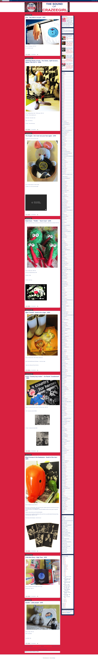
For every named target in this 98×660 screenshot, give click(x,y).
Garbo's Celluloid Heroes (65, 249)
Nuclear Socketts (64, 357)
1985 (62, 101)
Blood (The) (63, 160)
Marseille (63, 327)
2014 (62, 116)
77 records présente (65, 122)
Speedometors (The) (65, 450)
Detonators (63, 217)
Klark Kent (63, 304)
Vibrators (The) (64, 500)
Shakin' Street (64, 439)
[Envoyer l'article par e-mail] (37, 54)
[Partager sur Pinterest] (29, 54)
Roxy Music (63, 424)
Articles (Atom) (44, 649)
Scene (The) (63, 433)
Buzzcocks (63, 171)
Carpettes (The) (64, 176)
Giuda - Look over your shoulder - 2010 (69, 64)
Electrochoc (63, 228)
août (64, 570)
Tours (62, 492)
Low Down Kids (64, 540)
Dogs (62, 220)
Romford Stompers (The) (65, 421)
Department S (64, 214)
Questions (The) (64, 398)
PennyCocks (64, 374)
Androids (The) (64, 133)
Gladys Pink (63, 257)
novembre (65, 566)
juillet (64, 571)
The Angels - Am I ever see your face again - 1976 (40, 136)
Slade (63, 445)
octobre (65, 567)
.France (63, 74)
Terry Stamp (63, 482)
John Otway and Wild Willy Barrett (67, 299)
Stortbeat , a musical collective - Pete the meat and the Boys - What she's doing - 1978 (69, 56)
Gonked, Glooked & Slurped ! (66, 532)
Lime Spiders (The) (64, 319)
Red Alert (63, 406)
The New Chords (64, 549)
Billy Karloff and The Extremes (66, 153)
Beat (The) (63, 148)
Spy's (62, 454)
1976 (62, 87)
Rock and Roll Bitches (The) (66, 418)
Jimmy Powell (64, 295)
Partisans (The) (64, 369)
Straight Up (63, 465)
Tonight (63, 491)
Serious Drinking (64, 436)
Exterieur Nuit (64, 237)
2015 (62, 118)
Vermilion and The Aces (65, 498)
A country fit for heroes (65, 124)
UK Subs (63, 495)
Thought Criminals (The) (65, 488)
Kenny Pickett (64, 301)
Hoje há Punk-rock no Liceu (66, 535)
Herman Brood (64, 278)
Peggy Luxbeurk (64, 371)
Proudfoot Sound (64, 543)
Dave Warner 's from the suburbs (67, 210)
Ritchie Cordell (64, 413)
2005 (62, 109)
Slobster (63, 447)
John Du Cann (64, 298)
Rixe (62, 416)
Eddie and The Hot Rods (65, 225)
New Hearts (63, 345)
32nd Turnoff (64, 121)
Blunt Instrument (64, 162)
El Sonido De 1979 (64, 526)
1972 (62, 81)
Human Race (64, 286)
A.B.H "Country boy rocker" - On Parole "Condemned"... (66, 589)
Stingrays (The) (64, 462)
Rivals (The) (63, 415)
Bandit (63, 142)
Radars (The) (64, 400)
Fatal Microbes (64, 243)
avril (64, 575)
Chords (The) (64, 182)
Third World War (64, 486)
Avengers (63, 139)
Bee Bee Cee (64, 150)
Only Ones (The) (64, 363)
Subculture (63, 474)
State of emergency (65, 460)
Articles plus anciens (55, 646)
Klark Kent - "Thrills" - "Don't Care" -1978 (38, 221)
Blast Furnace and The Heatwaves (67, 156)
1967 (62, 75)
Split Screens (64, 451)
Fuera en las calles (64, 529)
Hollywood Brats (64, 283)
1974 (62, 84)
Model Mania (64, 339)
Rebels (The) (64, 404)
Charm (63, 179)
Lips (62, 321)
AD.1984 (63, 128)
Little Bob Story (64, 322)
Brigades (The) (64, 168)
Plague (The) (64, 386)
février (65, 600)
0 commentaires (33, 54)
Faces (63, 240)
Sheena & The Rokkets (65, 441)
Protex (63, 392)
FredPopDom (64, 528)
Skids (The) (63, 444)
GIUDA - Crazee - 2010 (69, 41)
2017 (64, 557)
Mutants (63, 342)
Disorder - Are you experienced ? (67, 525)
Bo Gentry (63, 163)
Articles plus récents (29, 646)
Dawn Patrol (63, 211)
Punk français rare (64, 544)
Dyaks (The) (63, 222)
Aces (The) (63, 127)
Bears (63, 147)
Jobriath (63, 296)
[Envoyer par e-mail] (25, 54)
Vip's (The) (63, 503)
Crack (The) (63, 199)
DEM (62, 213)
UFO (62, 494)
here (30, 638)
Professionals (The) (65, 389)
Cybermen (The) (64, 202)
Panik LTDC (63, 366)
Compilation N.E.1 (64, 196)
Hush (62, 287)
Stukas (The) (64, 471)
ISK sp (63, 537)
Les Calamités (64, 316)
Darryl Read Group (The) (65, 207)
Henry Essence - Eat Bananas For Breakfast (69, 48)
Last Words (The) (64, 313)
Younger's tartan (64, 506)
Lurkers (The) (64, 324)
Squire (63, 457)
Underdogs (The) (64, 497)
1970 (62, 78)
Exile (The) (63, 234)
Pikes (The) (63, 380)
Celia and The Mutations (65, 178)
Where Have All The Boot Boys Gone (67, 520)
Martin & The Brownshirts (65, 328)
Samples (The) (64, 430)
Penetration (63, 372)
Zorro (62, 512)
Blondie (63, 159)
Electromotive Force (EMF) (66, 231)
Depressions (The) (64, 216)
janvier (65, 601)
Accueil (42, 646)
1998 (62, 107)
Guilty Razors (64, 261)
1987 (62, 104)
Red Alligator (64, 407)
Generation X (64, 254)
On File (63, 360)
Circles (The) (64, 187)
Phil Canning (64, 377)
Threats (63, 489)
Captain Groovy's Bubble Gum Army (67, 174)
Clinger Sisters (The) (65, 190)
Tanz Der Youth (64, 479)
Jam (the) (63, 293)
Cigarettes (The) (64, 185)
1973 (62, 83)
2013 (62, 115)
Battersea (63, 145)
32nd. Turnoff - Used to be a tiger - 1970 (37, 312)
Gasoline (63, 251)
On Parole (63, 362)
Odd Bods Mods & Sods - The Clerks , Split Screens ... (67, 579)
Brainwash (63, 166)
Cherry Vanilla (64, 181)
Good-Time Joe (64, 258)
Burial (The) (63, 169)
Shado (63, 438)
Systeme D (63, 477)
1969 (62, 77)
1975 (62, 86)
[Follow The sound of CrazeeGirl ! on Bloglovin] (66, 613)
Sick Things (63, 442)
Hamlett (63, 266)
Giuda (63, 255)
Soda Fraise (63, 448)
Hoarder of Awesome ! (65, 534)
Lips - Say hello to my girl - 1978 (35, 17)
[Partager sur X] (27, 54)
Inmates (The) (64, 292)
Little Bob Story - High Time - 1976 (36, 557)
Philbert (63, 378)
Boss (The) (63, 165)
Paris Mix (63, 368)
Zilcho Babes (64, 509)
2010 (62, 112)
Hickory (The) (64, 281)
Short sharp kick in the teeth (66, 546)
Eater (62, 223)
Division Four (64, 219)
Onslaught (63, 365)
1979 (62, 92)
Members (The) (64, 330)
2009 (62, 110)
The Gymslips (64, 517)
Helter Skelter (64, 275)
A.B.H (63, 125)
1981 (62, 95)
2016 (62, 119)
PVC (62, 395)
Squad (63, 456)
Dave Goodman (64, 208)
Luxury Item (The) (64, 325)
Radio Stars (63, 403)
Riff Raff (63, 410)
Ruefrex (63, 427)
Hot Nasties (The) (64, 284)
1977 (62, 89)
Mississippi (63, 337)
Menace (63, 331)
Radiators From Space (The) (66, 401)
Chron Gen (63, 184)
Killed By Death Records (65, 538)
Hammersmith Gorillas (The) (66, 269)
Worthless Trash (64, 552)
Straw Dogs (63, 468)
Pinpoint (63, 383)
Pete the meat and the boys (66, 375)
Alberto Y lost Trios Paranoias (66, 130)
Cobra (63, 193)
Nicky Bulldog (64, 351)
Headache (63, 272)
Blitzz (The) (63, 157)
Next (62, 348)
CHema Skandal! (64, 523)
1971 (62, 80)
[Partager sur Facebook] (28, 54)
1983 (62, 98)
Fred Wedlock (64, 248)
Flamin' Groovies (64, 245)
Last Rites (63, 310)
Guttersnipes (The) (64, 263)
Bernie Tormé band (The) (65, 151)
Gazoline (63, 252)
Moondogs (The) (64, 340)
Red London (63, 409)
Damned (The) (64, 205)
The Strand (63, 483)
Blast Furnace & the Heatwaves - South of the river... (67, 592)
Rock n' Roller (64, 419)
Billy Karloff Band (64, 154)
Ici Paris (63, 290)
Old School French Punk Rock (66, 541)
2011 (62, 113)
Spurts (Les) (63, 453)
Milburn (63, 334)
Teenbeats (63, 480)
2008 (64, 607)
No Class (63, 354)
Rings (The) (63, 412)
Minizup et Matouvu (65, 336)
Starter (63, 459)
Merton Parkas (64, 333)
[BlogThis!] (26, 54)
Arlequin (63, 136)
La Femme (63, 307)
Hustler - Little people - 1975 (34, 602)
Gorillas (63, 260)
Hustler (63, 289)
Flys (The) (63, 246)
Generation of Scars (65, 531)
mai (64, 574)
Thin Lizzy (63, 485)
